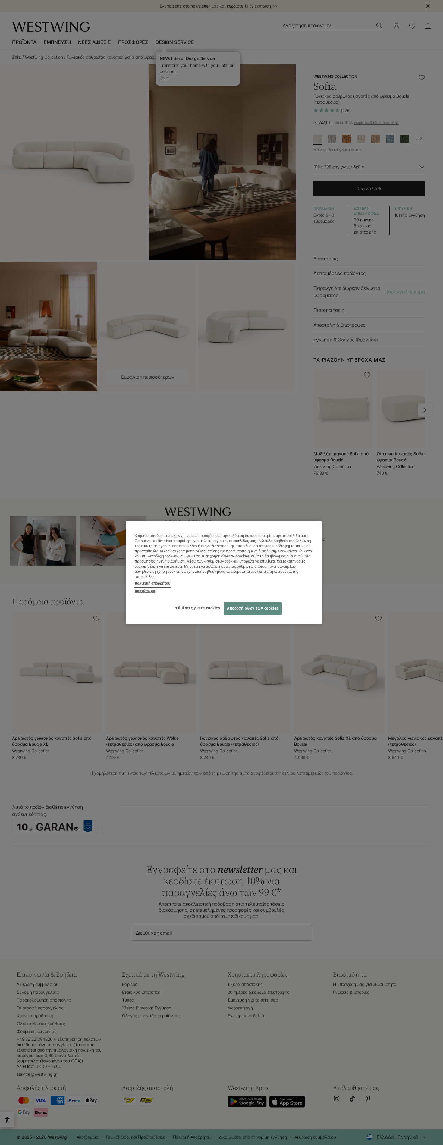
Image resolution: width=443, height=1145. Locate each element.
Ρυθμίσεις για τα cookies (197, 608)
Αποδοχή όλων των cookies (252, 608)
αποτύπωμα (145, 590)
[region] (224, 572)
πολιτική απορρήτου (152, 583)
